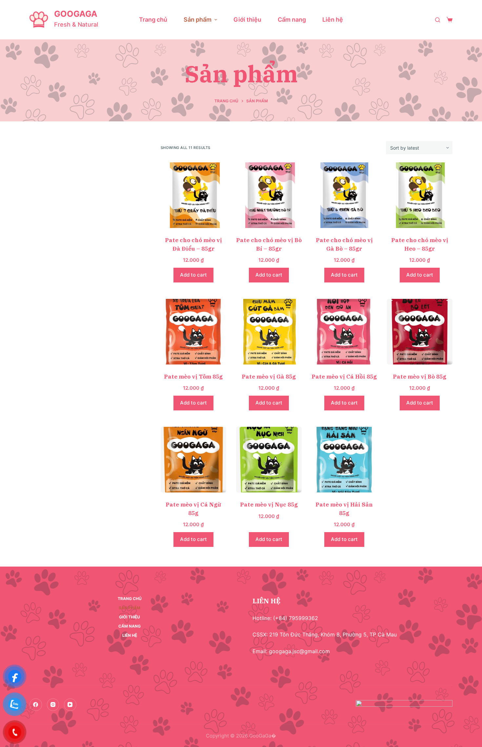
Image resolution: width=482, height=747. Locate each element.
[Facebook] (36, 704)
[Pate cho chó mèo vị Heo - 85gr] (419, 195)
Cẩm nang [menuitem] (292, 19)
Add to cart (193, 275)
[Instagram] (53, 704)
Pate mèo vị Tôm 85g (193, 376)
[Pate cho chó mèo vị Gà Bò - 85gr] (344, 195)
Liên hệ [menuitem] (332, 19)
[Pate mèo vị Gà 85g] (269, 331)
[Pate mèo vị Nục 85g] (269, 459)
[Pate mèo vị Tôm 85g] (193, 331)
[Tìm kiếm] (437, 19)
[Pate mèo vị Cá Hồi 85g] (344, 331)
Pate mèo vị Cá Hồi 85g (344, 376)
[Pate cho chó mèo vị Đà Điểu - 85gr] (193, 195)
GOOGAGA (75, 14)
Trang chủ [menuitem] (153, 19)
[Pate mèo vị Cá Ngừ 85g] (193, 459)
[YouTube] (70, 704)
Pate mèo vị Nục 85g (269, 504)
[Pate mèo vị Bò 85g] (419, 331)
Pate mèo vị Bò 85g (419, 376)
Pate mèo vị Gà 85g (269, 376)
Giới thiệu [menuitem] (247, 19)
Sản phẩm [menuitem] (197, 19)
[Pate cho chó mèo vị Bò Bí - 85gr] (269, 195)
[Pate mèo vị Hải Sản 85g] (344, 459)
